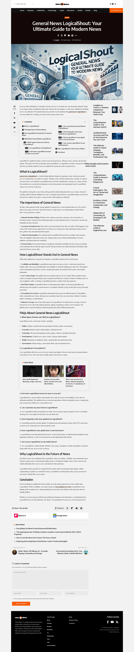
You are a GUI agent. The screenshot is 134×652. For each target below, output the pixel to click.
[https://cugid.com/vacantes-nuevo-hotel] (117, 165)
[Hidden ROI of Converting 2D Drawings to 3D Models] (117, 216)
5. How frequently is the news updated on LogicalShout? (70, 133)
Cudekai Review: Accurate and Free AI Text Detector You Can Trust (100, 136)
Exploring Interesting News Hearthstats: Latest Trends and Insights (41, 541)
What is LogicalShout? (31, 126)
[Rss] (115, 4)
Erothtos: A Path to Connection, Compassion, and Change (100, 203)
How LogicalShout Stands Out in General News (37, 134)
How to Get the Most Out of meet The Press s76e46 (36, 538)
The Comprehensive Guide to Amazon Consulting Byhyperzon (100, 177)
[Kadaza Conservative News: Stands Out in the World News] (54, 371)
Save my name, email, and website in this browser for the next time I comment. (34, 598)
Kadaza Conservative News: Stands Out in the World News (53, 381)
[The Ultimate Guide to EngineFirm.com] (117, 228)
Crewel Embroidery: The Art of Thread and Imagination (100, 191)
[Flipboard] (16, 516)
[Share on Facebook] (58, 35)
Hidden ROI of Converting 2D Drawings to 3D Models (99, 216)
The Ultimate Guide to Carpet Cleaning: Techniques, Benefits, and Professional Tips (100, 151)
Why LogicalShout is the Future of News (71, 148)
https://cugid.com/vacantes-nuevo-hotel (97, 165)
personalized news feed (63, 487)
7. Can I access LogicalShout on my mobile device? (71, 144)
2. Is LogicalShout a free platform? (39, 148)
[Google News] (55, 516)
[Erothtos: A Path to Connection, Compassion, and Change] (117, 203)
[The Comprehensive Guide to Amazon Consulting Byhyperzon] (117, 177)
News (67, 17)
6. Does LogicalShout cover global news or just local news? (71, 138)
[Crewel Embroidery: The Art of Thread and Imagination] (117, 191)
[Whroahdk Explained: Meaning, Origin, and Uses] (32, 371)
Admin (57, 40)
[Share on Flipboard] (65, 35)
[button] (72, 35)
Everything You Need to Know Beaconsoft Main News (36, 528)
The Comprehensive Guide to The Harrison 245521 (100, 123)
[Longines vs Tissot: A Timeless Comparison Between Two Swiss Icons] (117, 109)
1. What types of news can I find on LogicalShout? (36, 143)
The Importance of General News (35, 129)
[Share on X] (61, 35)
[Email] (68, 35)
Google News (62, 516)
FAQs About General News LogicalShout (37, 139)
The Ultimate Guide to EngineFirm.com (100, 227)
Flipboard (22, 516)
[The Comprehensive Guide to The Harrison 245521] (117, 123)
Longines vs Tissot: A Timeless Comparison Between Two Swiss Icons (101, 110)
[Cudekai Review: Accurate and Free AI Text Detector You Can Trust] (117, 136)
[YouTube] (112, 4)
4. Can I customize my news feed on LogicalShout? (72, 127)
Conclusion (61, 152)
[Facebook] (110, 4)
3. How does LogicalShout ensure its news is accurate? (38, 152)
